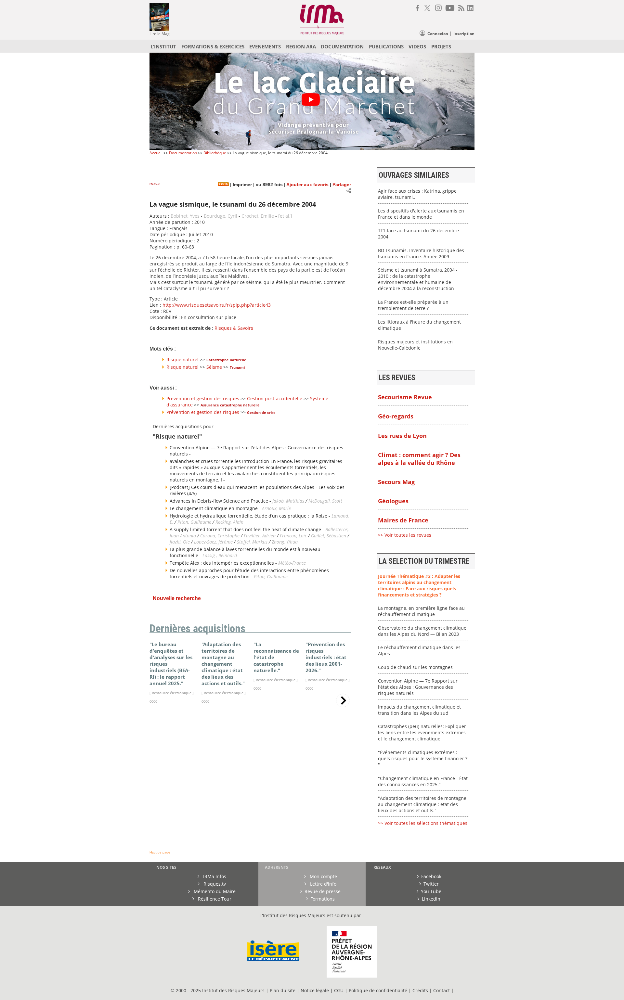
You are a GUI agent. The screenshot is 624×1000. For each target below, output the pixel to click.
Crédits (420, 990)
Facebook (431, 876)
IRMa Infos (214, 876)
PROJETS (441, 46)
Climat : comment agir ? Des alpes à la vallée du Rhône (419, 459)
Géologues (393, 501)
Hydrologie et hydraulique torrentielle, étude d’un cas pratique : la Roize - (251, 516)
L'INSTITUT (163, 46)
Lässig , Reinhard (219, 555)
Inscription (463, 33)
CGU (339, 990)
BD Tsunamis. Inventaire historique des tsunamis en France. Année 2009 (421, 253)
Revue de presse (323, 891)
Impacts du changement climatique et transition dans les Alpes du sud (419, 710)
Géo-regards (395, 416)
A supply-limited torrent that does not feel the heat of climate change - (247, 529)
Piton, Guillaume (194, 522)
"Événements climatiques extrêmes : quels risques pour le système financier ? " (422, 758)
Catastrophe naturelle (226, 359)
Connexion (437, 33)
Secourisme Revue (405, 397)
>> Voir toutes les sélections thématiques (422, 823)
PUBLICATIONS (386, 46)
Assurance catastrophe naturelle (230, 405)
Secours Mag (396, 482)
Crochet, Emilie (257, 216)
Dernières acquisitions (197, 628)
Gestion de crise (261, 412)
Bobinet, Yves (185, 216)
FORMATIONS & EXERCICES (212, 46)
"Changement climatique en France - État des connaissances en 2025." (423, 781)
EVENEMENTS (265, 46)
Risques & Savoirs (233, 328)
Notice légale (315, 990)
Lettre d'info (322, 884)
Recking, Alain (229, 522)
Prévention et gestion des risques (202, 398)
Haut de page (160, 852)
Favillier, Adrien (260, 535)
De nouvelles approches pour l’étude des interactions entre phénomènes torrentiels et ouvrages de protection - (249, 573)
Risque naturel (182, 359)
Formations (322, 899)
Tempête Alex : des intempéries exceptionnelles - (224, 563)
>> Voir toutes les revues (404, 535)
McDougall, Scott (325, 501)
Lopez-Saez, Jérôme (214, 542)
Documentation (183, 153)
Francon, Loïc (294, 535)
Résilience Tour (214, 899)
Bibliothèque (214, 153)
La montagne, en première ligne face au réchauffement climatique (421, 611)
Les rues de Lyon (402, 436)
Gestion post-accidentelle (274, 398)
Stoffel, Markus (252, 542)
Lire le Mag (160, 33)
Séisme (214, 367)
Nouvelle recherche (177, 598)
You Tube (431, 891)
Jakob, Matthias (289, 501)
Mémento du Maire (214, 891)
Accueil (156, 153)
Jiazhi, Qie (180, 542)
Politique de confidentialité (378, 990)
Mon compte (322, 876)
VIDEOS (417, 46)
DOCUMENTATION (342, 46)
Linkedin (431, 899)
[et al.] (285, 216)
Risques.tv (214, 884)
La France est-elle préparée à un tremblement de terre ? (413, 305)
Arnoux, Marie (276, 508)
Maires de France (403, 520)
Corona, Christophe (220, 535)
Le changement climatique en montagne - (216, 508)
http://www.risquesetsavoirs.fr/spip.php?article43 (216, 305)
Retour (155, 184)
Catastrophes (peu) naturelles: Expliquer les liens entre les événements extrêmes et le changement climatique (422, 732)
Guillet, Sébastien (328, 535)
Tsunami (237, 367)
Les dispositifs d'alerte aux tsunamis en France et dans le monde (421, 214)
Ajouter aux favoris (307, 184)
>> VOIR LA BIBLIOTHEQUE (178, 785)
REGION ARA (301, 46)
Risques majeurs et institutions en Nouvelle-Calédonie (415, 345)
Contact (442, 990)
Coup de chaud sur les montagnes (415, 667)
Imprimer (241, 184)
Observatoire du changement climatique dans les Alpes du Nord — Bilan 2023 (422, 631)
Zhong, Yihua (285, 542)
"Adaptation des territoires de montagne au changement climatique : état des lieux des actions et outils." (422, 804)
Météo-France (292, 563)
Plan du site (282, 990)
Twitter (431, 884)
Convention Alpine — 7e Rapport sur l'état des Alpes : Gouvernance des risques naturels (418, 687)
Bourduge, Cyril (220, 216)
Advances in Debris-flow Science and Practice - (221, 501)
